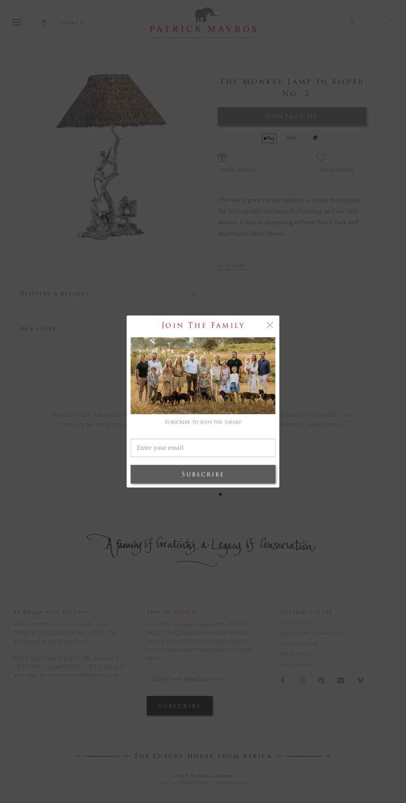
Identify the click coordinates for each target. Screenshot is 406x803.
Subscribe (203, 474)
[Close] (270, 325)
